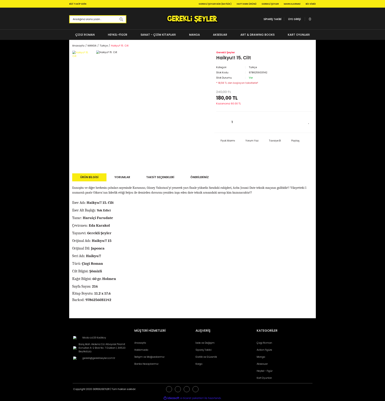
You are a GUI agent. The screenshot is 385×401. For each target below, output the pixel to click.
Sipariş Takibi (204, 350)
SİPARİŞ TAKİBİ (272, 19)
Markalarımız (292, 3)
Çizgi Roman (264, 342)
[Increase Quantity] (243, 122)
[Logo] (192, 19)
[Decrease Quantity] (221, 122)
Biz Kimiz (311, 3)
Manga (261, 357)
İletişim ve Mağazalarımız (149, 357)
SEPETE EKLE (276, 122)
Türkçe (253, 67)
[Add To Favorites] (309, 122)
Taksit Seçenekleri (160, 177)
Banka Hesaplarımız (146, 364)
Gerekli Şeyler (270, 3)
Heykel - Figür (265, 371)
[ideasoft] (171, 398)
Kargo (199, 364)
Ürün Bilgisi (89, 177)
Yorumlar (122, 177)
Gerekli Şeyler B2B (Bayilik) (215, 3)
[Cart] (309, 19)
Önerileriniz (199, 177)
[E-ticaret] (192, 398)
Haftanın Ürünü (246, 3)
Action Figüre (264, 350)
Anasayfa (140, 342)
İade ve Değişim (205, 342)
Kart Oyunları (264, 378)
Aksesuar (262, 364)
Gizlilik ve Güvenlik (206, 357)
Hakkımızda (141, 350)
